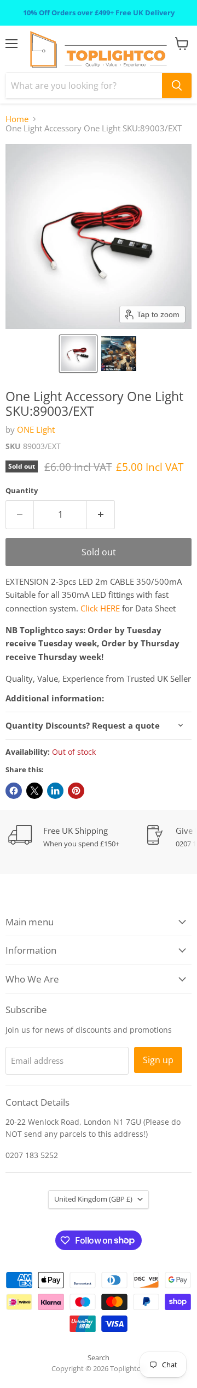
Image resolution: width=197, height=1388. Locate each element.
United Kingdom (93, 1199)
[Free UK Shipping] (76, 836)
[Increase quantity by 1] (101, 514)
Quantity (21, 491)
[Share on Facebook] (13, 791)
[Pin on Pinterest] (76, 791)
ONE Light (36, 429)
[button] (78, 353)
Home (16, 119)
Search (98, 1357)
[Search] (177, 85)
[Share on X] (34, 791)
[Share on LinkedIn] (55, 791)
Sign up (158, 1060)
